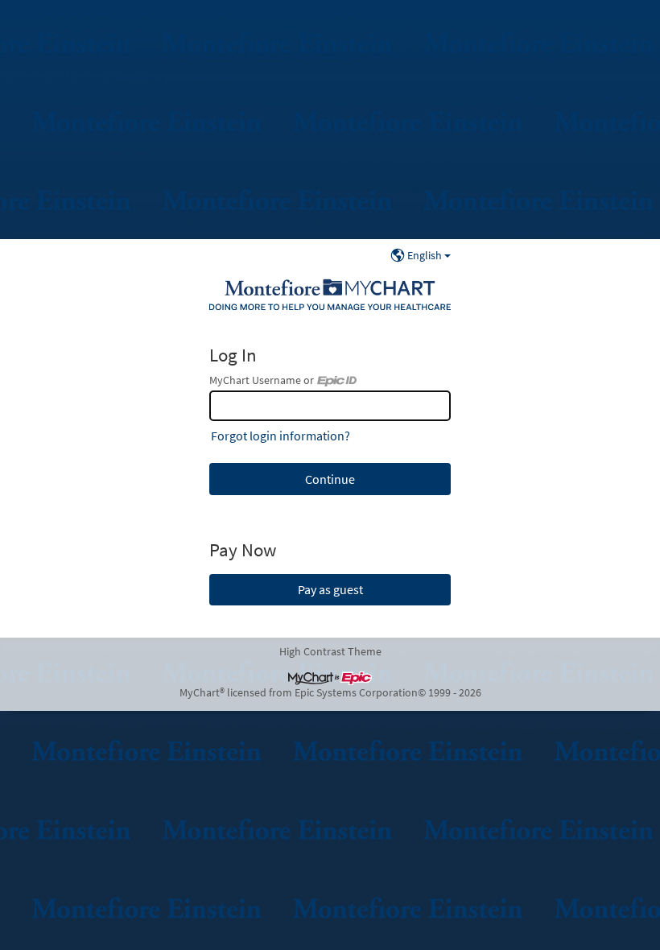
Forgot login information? (280, 436)
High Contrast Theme (330, 651)
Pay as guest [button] (330, 589)
